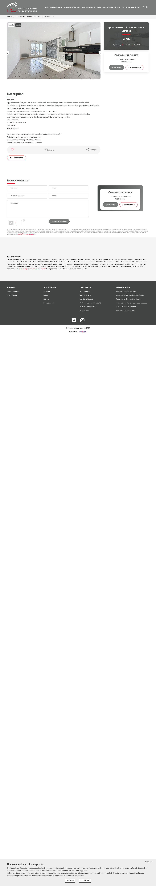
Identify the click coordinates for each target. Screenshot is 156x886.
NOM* (54, 188)
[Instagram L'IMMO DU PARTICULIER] (82, 321)
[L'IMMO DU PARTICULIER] (23, 7)
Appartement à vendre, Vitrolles (128, 299)
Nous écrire (116, 67)
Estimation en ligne (130, 7)
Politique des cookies (88, 307)
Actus (117, 7)
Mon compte (85, 291)
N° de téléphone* (17, 196)
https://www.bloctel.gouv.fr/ (26, 234)
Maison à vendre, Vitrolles (126, 291)
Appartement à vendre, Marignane (130, 295)
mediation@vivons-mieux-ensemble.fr (32, 269)
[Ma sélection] (144, 7)
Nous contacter (13, 291)
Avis (99, 7)
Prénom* (14, 188)
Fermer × (149, 861)
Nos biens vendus (72, 7)
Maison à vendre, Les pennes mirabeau (131, 303)
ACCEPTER (85, 880)
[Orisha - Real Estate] (82, 332)
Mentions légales (86, 299)
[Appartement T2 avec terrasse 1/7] (53, 50)
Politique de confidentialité (90, 303)
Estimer (46, 299)
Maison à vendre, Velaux (125, 310)
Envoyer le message (59, 221)
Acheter (47, 291)
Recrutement (49, 303)
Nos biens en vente (53, 7)
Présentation (12, 295)
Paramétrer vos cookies (74, 875)
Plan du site (84, 310)
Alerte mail (108, 7)
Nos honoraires (16, 158)
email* (54, 196)
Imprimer (51, 150)
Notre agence (88, 7)
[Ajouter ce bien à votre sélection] (12, 150)
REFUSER (70, 880)
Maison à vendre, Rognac (126, 307)
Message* (15, 203)
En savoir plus (58, 875)
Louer (46, 295)
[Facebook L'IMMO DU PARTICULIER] (73, 321)
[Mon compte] (147, 7)
